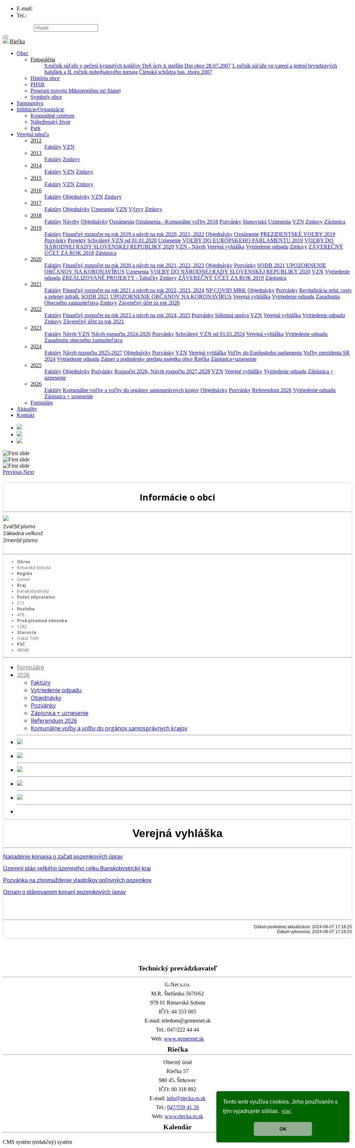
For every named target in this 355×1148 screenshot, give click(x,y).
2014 (36, 165)
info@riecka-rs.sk (186, 1098)
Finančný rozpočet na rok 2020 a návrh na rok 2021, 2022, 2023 (133, 265)
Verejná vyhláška (225, 247)
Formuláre (42, 403)
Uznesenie (169, 240)
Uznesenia (102, 209)
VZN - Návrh (190, 247)
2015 (36, 178)
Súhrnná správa (232, 315)
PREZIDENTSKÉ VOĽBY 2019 (297, 234)
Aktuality (27, 409)
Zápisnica (334, 222)
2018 (36, 215)
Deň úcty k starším (162, 66)
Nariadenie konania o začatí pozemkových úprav (63, 857)
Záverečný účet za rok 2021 (93, 321)
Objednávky (76, 197)
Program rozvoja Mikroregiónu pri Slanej (76, 91)
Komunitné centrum (52, 116)
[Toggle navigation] (5, 36)
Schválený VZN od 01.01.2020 (122, 240)
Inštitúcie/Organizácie (40, 109)
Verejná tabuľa (33, 134)
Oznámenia (121, 222)
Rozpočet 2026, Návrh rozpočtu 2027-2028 (162, 371)
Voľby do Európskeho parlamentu (264, 353)
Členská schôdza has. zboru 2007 (175, 72)
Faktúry (52, 147)
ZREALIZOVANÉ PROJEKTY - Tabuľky (110, 278)
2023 (36, 328)
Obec (22, 53)
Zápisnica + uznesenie (68, 396)
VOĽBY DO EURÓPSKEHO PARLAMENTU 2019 (242, 240)
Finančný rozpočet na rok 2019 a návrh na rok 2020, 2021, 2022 (133, 234)
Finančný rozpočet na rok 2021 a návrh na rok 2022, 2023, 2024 (133, 290)
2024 (36, 346)
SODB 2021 (271, 265)
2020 (36, 259)
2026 (36, 384)
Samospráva (30, 103)
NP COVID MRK (226, 290)
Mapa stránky (18, 28)
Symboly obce (46, 97)
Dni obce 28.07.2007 (207, 66)
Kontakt (25, 415)
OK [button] (283, 1129)
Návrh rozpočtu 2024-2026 (121, 334)
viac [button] (287, 1111)
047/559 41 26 (183, 1107)
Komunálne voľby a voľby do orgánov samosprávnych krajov (131, 390)
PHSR (38, 84)
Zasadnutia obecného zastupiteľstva (83, 340)
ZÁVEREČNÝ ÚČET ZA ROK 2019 (221, 278)
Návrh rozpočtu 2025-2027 (92, 353)
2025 (36, 365)
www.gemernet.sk (184, 1039)
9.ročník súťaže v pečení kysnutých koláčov (92, 66)
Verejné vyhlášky (243, 371)
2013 (36, 153)
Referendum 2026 (272, 390)
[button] (13, 472)
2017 (36, 203)
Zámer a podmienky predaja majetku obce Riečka (155, 359)
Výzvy (136, 209)
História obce (45, 78)
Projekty (77, 240)
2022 (36, 309)
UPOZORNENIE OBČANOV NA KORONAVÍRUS (171, 296)
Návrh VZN (76, 334)
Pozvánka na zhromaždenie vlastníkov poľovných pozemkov (77, 880)
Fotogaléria (43, 59)
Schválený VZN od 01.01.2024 (210, 334)
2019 (36, 228)
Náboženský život (50, 122)
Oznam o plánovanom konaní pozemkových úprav (64, 892)
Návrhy (71, 222)
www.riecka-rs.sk (184, 1116)
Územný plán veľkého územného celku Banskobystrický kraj (77, 868)
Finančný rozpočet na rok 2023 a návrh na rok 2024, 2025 (126, 315)
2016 (36, 190)
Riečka (17, 41)
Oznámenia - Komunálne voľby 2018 (177, 222)
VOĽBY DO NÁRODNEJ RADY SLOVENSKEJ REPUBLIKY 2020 (230, 272)
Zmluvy (71, 159)
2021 (36, 284)
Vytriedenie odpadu (267, 247)
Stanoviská (255, 222)
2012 (36, 141)
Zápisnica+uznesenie (234, 359)
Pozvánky (230, 222)
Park (36, 128)
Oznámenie (246, 234)
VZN (69, 147)
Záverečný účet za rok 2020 (149, 303)
